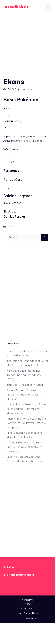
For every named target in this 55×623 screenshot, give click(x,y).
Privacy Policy (27, 608)
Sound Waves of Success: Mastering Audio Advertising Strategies (24, 395)
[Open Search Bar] (40, 7)
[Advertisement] (27, 42)
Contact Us (27, 600)
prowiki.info (16, 6)
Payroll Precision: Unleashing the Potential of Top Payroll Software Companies (26, 423)
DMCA (27, 604)
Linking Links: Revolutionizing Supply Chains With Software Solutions (24, 447)
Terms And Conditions (27, 613)
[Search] (44, 237)
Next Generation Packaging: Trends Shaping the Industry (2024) (24, 375)
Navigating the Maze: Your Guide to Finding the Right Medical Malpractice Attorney (26, 409)
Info (9, 226)
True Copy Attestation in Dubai (25, 384)
